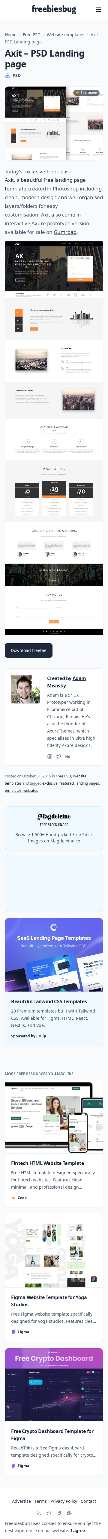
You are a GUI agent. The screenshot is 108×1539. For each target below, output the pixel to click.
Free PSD (31, 34)
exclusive (50, 783)
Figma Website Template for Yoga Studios (49, 1301)
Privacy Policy (63, 1501)
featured (66, 783)
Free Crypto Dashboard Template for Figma (52, 1435)
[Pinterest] (69, 1513)
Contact (88, 1501)
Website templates (65, 34)
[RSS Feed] (39, 1513)
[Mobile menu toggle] (98, 9)
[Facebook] (59, 1513)
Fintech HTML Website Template (47, 1163)
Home (10, 34)
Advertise (21, 1501)
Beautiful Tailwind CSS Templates (49, 1001)
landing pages (87, 783)
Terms (40, 1501)
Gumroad (65, 231)
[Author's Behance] (67, 756)
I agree (77, 1530)
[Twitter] (49, 1513)
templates (13, 790)
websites (30, 790)
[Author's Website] (49, 756)
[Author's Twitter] (59, 756)
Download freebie (28, 650)
